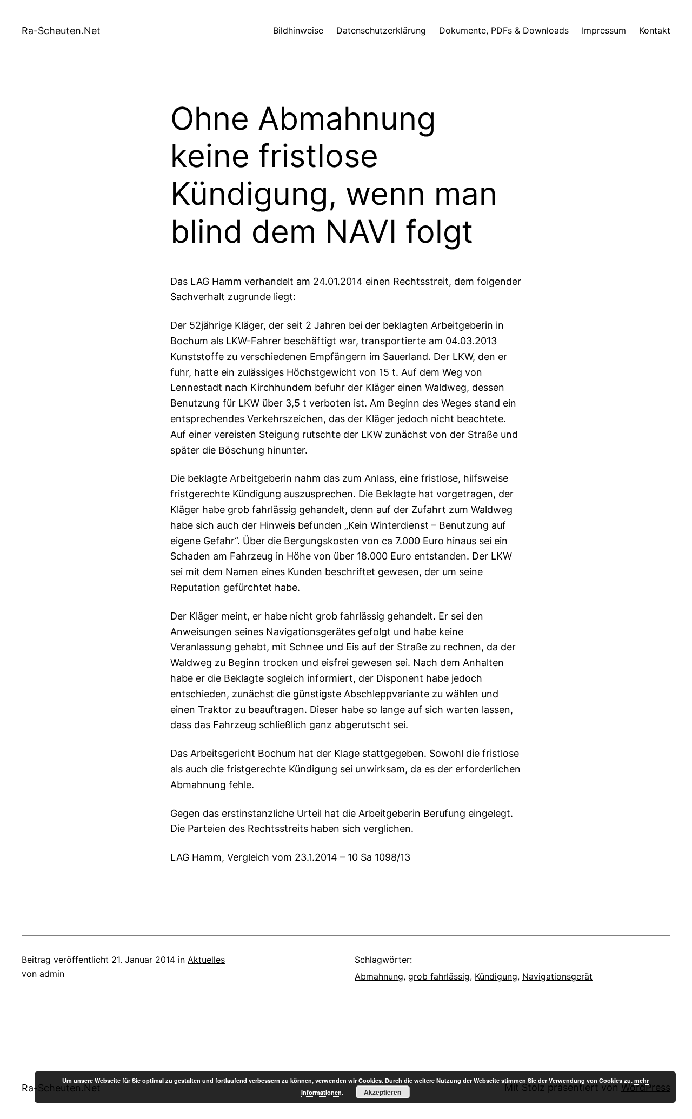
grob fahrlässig (439, 976)
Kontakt (654, 30)
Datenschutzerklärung (381, 30)
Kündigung (496, 976)
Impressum (604, 30)
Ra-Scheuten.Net (61, 30)
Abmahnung (379, 976)
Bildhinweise (298, 30)
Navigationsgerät (557, 976)
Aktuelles (206, 959)
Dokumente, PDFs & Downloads (504, 30)
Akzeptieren (382, 1092)
